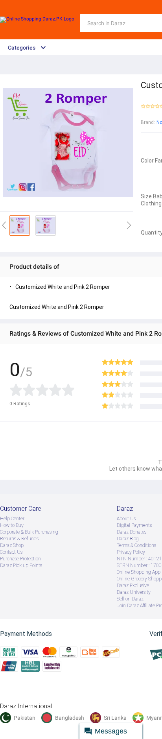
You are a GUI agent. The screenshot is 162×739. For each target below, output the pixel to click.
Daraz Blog (128, 538)
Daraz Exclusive (133, 585)
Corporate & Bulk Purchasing (29, 532)
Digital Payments (134, 525)
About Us (126, 518)
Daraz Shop (12, 545)
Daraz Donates (131, 532)
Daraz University (134, 592)
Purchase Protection (20, 559)
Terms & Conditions (136, 545)
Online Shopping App (138, 572)
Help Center (12, 518)
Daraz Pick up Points (21, 565)
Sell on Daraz (130, 599)
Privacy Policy (131, 552)
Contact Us (11, 552)
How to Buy (12, 525)
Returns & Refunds (19, 538)
